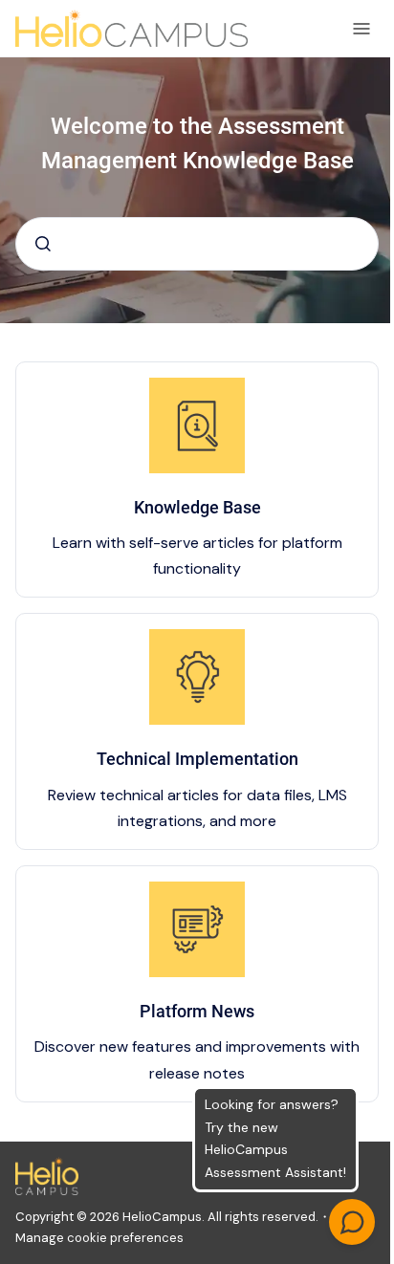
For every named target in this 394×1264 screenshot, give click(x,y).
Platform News (197, 1011)
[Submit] (43, 244)
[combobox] (197, 244)
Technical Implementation (197, 759)
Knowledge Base (197, 507)
